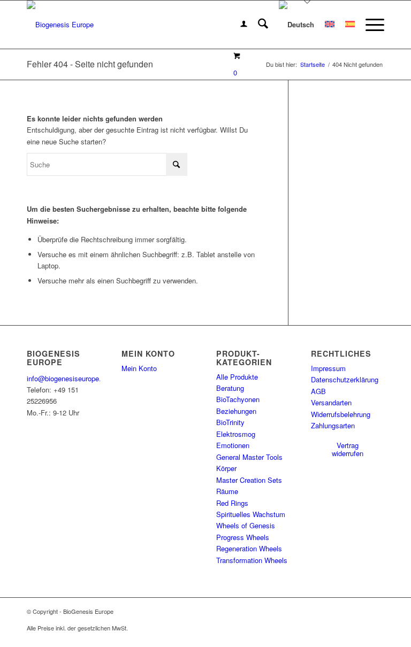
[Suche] (257, 25)
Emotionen (232, 445)
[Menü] (369, 25)
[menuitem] (238, 25)
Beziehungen (236, 411)
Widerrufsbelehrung (340, 414)
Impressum (328, 368)
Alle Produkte (237, 377)
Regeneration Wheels (249, 548)
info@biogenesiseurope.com (71, 378)
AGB (318, 391)
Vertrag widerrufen (347, 449)
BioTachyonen (238, 399)
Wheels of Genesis (245, 525)
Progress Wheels (242, 537)
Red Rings (232, 503)
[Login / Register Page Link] (238, 25)
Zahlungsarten (333, 425)
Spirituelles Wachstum (250, 514)
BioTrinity (230, 422)
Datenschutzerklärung (344, 379)
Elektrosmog (235, 434)
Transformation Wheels (251, 560)
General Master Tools (249, 457)
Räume (227, 491)
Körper (226, 468)
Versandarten (331, 402)
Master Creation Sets (249, 480)
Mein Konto (139, 368)
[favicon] (60, 25)
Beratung (230, 388)
